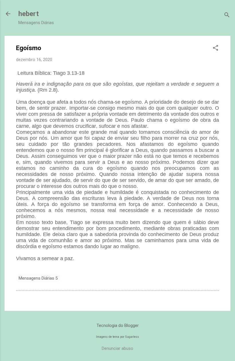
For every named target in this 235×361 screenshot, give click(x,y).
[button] (215, 48)
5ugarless (132, 337)
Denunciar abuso (117, 348)
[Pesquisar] (227, 15)
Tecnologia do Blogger (118, 325)
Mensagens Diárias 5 (38, 278)
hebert (28, 14)
